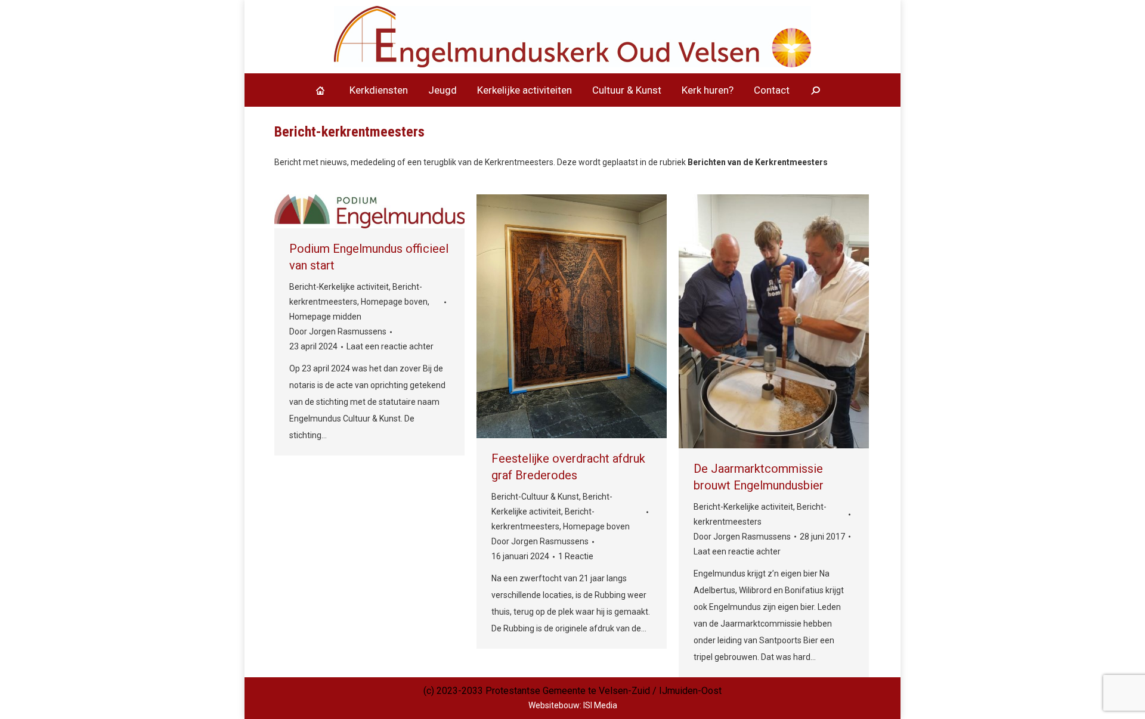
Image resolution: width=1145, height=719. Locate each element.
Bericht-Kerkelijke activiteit (339, 287)
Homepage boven (394, 301)
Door (337, 331)
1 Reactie (575, 556)
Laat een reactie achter (390, 346)
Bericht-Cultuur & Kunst (535, 496)
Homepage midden (325, 316)
